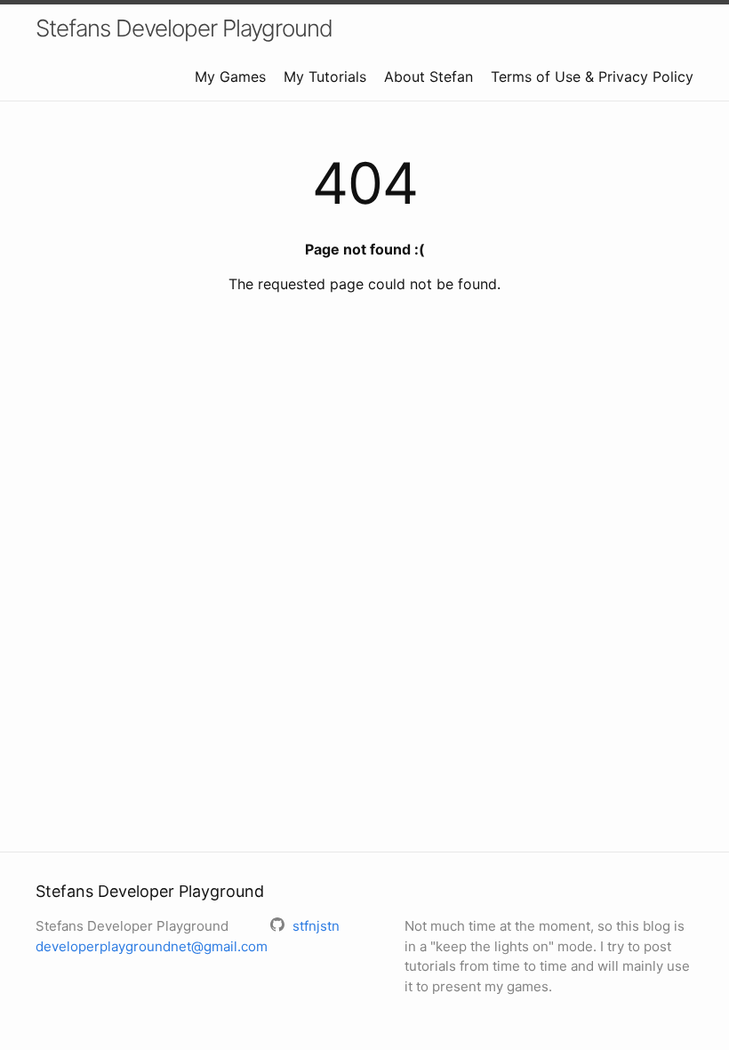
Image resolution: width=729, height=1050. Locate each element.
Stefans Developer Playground (184, 28)
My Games (230, 76)
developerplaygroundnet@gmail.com (152, 946)
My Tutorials (325, 76)
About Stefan (428, 76)
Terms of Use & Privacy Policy (592, 76)
